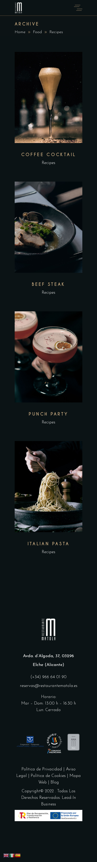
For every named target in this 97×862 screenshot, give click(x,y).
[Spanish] (18, 855)
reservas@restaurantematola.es (48, 686)
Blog (55, 782)
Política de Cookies (49, 776)
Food (37, 32)
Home (20, 32)
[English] (6, 855)
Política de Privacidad (41, 769)
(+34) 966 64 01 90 (48, 677)
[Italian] (12, 855)
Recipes (48, 163)
